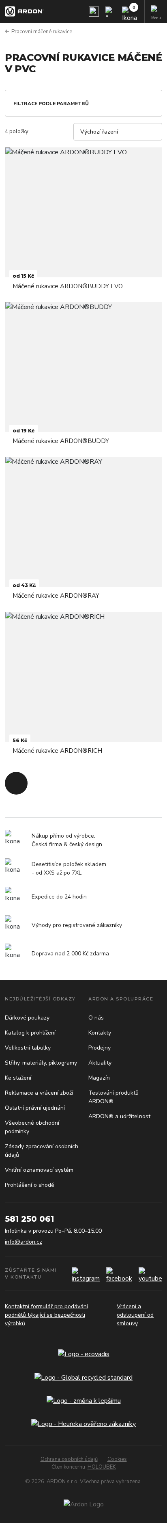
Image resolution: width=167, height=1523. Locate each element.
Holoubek (102, 1467)
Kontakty (99, 1033)
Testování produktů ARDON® (113, 1097)
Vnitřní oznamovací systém (39, 1170)
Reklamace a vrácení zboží (39, 1093)
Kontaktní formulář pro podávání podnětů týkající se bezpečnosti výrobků (46, 1315)
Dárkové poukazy (27, 1018)
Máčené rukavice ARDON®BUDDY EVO (68, 286)
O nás (96, 1018)
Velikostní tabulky (28, 1048)
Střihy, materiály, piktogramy (41, 1063)
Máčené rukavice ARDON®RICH (57, 751)
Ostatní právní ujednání (35, 1108)
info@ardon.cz (23, 1242)
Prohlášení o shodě (29, 1185)
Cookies (117, 1459)
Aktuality (99, 1063)
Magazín (99, 1078)
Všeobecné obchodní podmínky (32, 1127)
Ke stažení (18, 1078)
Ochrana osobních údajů (69, 1459)
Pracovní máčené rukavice (41, 31)
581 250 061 (29, 1219)
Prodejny (99, 1048)
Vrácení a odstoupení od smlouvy (135, 1315)
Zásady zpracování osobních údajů (41, 1151)
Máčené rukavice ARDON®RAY (56, 596)
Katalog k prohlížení (30, 1033)
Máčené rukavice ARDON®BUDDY (61, 441)
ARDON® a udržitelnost (119, 1116)
